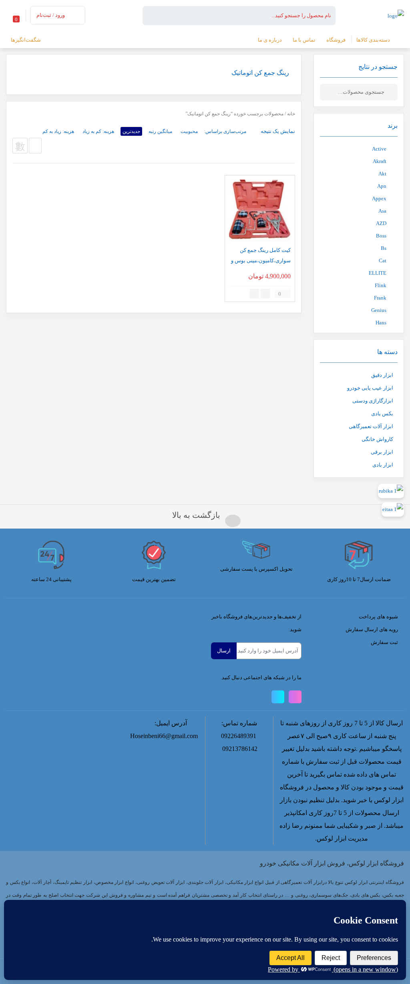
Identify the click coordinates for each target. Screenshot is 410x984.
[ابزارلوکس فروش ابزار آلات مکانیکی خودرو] (396, 15)
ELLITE (377, 273)
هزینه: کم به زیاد (98, 131)
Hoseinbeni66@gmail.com (164, 735)
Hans (381, 323)
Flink (380, 285)
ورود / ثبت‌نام (50, 15)
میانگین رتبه (160, 131)
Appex (379, 198)
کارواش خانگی (377, 439)
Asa (382, 211)
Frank (380, 298)
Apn (381, 186)
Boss (381, 236)
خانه (291, 114)
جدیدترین (131, 131)
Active (379, 149)
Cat (382, 261)
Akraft (379, 161)
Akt (382, 174)
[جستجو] (392, 92)
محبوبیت (189, 131)
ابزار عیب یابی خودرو (370, 388)
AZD (381, 223)
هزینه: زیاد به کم (58, 131)
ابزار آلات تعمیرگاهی (371, 426)
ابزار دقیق (382, 375)
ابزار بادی (382, 465)
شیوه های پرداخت (378, 617)
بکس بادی (382, 414)
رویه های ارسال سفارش (372, 629)
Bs (383, 248)
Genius (378, 310)
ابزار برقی (382, 452)
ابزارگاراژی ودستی (372, 401)
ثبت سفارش (384, 642)
